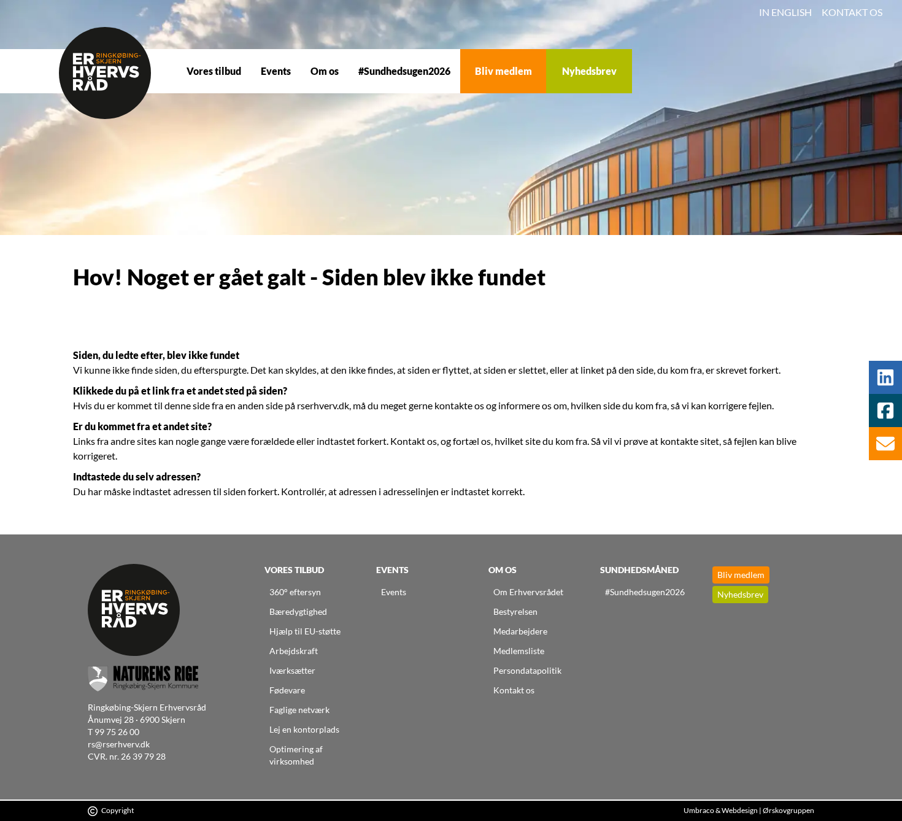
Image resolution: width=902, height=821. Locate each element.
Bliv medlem (503, 71)
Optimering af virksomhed (296, 755)
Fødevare (287, 690)
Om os (324, 71)
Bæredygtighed (298, 611)
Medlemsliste (518, 651)
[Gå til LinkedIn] (885, 377)
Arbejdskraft (293, 651)
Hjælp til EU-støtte (305, 631)
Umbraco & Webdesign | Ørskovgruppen (749, 810)
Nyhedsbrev (589, 71)
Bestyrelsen (515, 611)
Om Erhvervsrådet (528, 592)
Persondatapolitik (527, 670)
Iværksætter (292, 670)
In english (785, 12)
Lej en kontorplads (304, 729)
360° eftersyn (295, 592)
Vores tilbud (214, 71)
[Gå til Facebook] (885, 410)
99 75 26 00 (116, 732)
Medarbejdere (520, 631)
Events (276, 71)
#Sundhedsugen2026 (404, 71)
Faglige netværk (299, 709)
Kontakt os (852, 12)
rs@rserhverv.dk (119, 744)
